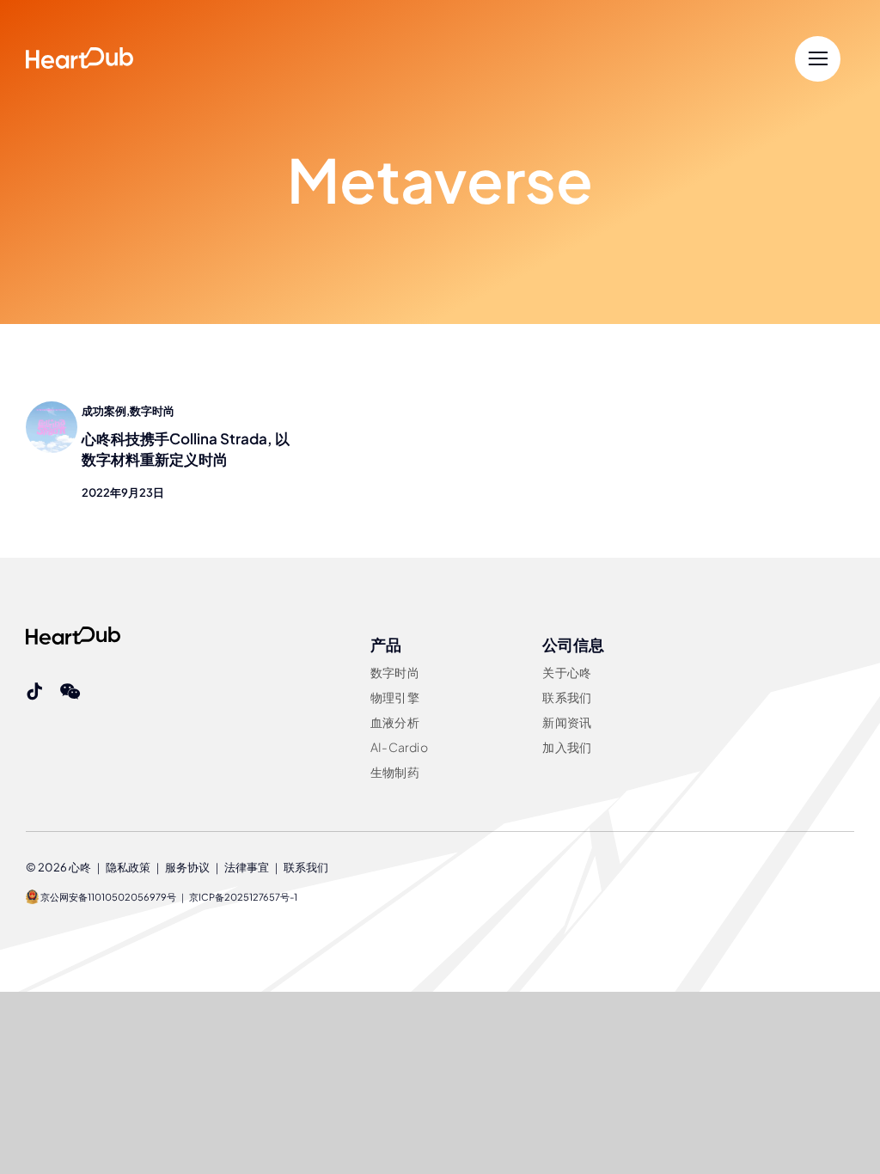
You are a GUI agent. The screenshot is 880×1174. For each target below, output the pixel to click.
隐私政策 (128, 867)
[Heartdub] (73, 633)
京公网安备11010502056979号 (107, 896)
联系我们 (306, 867)
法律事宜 (246, 867)
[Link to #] (817, 59)
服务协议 (187, 867)
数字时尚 (152, 411)
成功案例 (104, 411)
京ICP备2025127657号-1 (243, 896)
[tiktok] (34, 691)
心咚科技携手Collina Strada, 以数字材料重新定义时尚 (186, 448)
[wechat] (70, 691)
